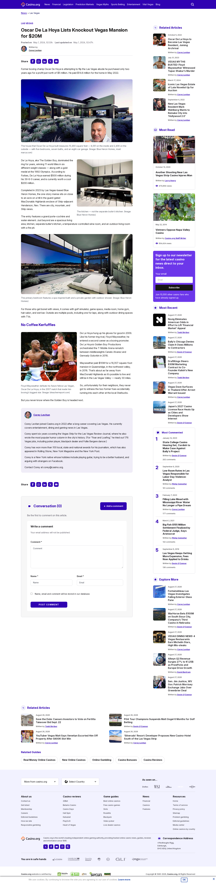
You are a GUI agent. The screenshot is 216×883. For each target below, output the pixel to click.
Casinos (146, 805)
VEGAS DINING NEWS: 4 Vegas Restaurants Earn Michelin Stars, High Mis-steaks (181, 641)
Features (146, 809)
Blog (158, 4)
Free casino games (111, 805)
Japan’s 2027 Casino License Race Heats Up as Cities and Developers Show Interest (181, 412)
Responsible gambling (31, 825)
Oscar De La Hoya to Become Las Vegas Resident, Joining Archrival (179, 44)
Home (175, 801)
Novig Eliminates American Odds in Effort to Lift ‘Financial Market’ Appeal (180, 324)
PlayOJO (67, 821)
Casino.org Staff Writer (175, 238)
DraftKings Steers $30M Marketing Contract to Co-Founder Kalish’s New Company (180, 367)
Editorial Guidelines (29, 817)
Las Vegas (35, 13)
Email (80, 576)
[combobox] (40, 782)
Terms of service (180, 805)
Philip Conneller (179, 484)
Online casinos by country (184, 829)
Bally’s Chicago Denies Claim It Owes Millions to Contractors (181, 344)
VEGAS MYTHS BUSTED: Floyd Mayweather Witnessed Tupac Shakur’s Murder (181, 66)
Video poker (108, 821)
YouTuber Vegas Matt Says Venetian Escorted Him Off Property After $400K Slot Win (67, 737)
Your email (160, 273)
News (47, 4)
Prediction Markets (85, 4)
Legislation (68, 4)
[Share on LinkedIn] (44, 61)
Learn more (124, 879)
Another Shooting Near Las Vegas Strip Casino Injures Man (174, 174)
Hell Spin (67, 813)
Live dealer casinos (111, 825)
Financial (56, 4)
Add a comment (113, 506)
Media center (178, 825)
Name (34, 576)
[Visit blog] (68, 846)
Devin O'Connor (184, 352)
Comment (36, 542)
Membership (26, 809)
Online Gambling (101, 759)
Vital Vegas (148, 4)
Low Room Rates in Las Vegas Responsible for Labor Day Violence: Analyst (176, 475)
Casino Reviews (153, 759)
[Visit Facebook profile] (51, 846)
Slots (105, 809)
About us (26, 796)
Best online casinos (111, 801)
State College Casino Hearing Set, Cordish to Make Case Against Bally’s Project (176, 447)
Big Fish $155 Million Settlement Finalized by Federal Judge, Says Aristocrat (176, 529)
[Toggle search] (192, 4)
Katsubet (67, 817)
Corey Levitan (35, 50)
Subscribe (174, 287)
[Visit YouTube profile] (57, 846)
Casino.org (172, 874)
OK (184, 880)
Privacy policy (179, 809)
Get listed (25, 805)
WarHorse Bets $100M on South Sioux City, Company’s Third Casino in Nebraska (181, 618)
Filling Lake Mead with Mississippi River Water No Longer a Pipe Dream (177, 502)
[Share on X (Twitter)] (50, 61)
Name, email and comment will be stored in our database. (62, 594)
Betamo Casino (69, 805)
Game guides (111, 796)
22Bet (65, 801)
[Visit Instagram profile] (62, 846)
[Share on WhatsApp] (38, 61)
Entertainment (133, 4)
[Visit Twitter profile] (45, 846)
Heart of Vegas (69, 825)
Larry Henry (170, 180)
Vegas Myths (102, 4)
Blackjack (107, 817)
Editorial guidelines (181, 821)
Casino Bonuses (127, 759)
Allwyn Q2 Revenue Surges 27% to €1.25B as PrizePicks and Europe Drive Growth (181, 663)
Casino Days (68, 809)
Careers (24, 813)
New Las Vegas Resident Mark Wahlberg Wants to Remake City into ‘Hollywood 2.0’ (179, 109)
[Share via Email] (56, 61)
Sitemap (176, 813)
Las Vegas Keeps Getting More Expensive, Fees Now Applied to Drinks (177, 556)
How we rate (26, 821)
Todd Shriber (183, 332)
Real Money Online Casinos (39, 759)
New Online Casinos (74, 759)
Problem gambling (181, 817)
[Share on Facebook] (32, 61)
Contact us (25, 801)
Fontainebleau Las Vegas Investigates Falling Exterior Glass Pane (180, 596)
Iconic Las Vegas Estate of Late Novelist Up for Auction (181, 87)
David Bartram (184, 672)
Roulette (107, 813)
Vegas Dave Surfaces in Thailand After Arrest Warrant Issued (181, 389)
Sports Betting (118, 4)
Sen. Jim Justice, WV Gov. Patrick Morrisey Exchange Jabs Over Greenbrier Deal (180, 686)
